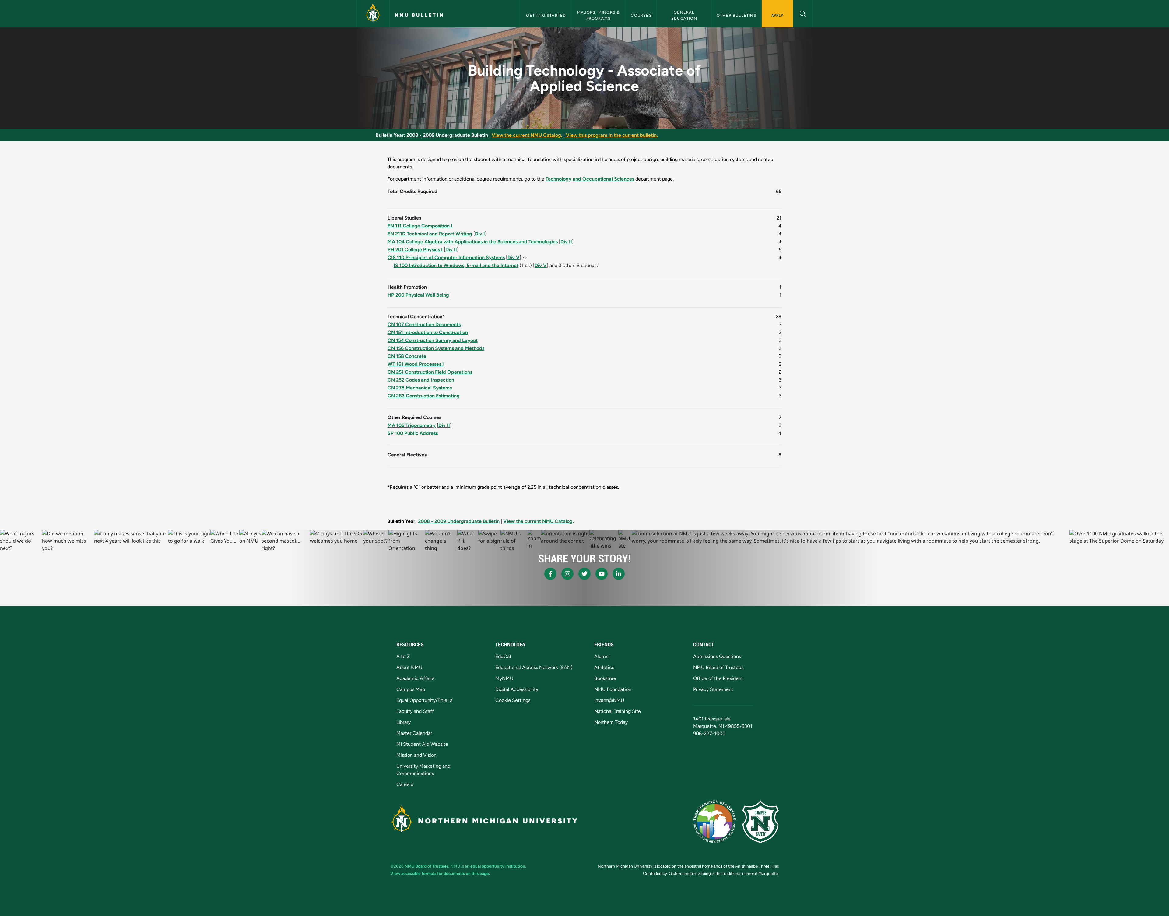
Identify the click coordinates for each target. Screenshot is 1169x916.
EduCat (503, 656)
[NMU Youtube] (601, 574)
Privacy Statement (713, 689)
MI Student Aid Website (422, 744)
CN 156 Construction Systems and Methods (436, 348)
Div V (513, 257)
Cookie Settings (512, 700)
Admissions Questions (717, 656)
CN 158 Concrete (407, 356)
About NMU (409, 667)
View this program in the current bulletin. (612, 135)
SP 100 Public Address (413, 433)
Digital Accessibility (516, 689)
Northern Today (611, 722)
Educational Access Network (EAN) (534, 667)
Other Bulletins (737, 15)
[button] (803, 13)
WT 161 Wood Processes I (416, 364)
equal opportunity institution (497, 866)
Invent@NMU (609, 700)
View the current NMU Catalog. (527, 135)
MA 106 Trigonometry (412, 425)
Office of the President (718, 678)
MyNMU (504, 678)
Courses (641, 15)
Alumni (602, 656)
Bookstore (605, 678)
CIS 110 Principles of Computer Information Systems (446, 257)
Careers (404, 784)
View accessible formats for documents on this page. (440, 873)
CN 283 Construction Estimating (424, 396)
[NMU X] (584, 574)
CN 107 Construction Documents (424, 324)
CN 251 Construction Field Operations (430, 372)
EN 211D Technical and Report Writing (430, 234)
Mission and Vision (416, 755)
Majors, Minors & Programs (599, 15)
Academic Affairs (415, 678)
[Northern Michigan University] (373, 13)
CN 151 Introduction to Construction (428, 332)
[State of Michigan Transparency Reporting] (714, 821)
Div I (480, 234)
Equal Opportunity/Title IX (424, 700)
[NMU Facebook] (550, 574)
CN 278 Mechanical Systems (420, 388)
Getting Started (546, 15)
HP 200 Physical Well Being (418, 295)
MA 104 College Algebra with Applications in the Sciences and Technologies (473, 242)
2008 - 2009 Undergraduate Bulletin (447, 135)
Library (403, 722)
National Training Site (617, 711)
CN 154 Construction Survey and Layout (433, 340)
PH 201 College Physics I (415, 249)
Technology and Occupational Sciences (590, 179)
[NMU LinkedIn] (619, 574)
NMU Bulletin (419, 15)
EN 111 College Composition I (420, 226)
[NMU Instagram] (567, 574)
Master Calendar (414, 733)
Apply (777, 15)
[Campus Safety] (760, 821)
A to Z (403, 656)
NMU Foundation (612, 689)
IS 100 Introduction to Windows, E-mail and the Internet (456, 265)
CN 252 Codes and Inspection (421, 380)
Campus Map (410, 689)
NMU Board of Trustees (718, 667)
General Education (684, 15)
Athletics (604, 667)
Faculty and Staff (415, 711)
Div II (566, 242)
